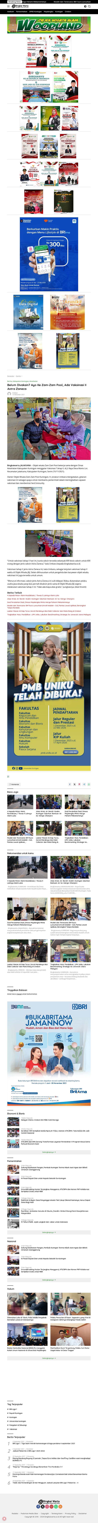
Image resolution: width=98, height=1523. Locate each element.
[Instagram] (47, 1507)
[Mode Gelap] (85, 6)
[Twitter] (43, 1507)
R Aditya (15, 393)
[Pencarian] (89, 6)
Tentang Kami (56, 1513)
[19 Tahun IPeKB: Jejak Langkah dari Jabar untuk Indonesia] (13, 1223)
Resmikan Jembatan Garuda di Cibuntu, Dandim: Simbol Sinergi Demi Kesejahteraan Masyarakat (54, 1212)
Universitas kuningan (17, 1421)
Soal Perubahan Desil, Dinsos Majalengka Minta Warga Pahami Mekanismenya (38, 602)
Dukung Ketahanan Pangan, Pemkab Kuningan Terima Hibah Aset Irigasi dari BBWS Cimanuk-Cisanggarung (54, 1168)
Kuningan (13, 1417)
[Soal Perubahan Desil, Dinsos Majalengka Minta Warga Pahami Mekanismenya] (78, 802)
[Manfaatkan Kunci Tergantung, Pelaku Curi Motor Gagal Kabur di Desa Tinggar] (70, 1334)
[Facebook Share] (70, 784)
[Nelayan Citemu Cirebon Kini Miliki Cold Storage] (13, 1121)
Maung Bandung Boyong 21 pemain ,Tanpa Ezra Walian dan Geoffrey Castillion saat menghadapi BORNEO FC (51, 1459)
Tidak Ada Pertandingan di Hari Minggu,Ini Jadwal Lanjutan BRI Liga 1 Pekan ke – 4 (45, 1483)
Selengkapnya (48, 1152)
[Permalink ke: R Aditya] (9, 393)
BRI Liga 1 (13, 1409)
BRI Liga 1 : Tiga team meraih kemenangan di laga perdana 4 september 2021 (44, 1443)
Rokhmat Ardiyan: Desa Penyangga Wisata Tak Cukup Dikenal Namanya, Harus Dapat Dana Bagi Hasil (55, 1201)
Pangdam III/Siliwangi (18, 1425)
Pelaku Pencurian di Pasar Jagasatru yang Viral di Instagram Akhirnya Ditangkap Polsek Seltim (70, 1318)
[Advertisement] (49, 1381)
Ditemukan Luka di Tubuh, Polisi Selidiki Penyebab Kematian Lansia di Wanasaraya (26, 1318)
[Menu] (9, 6)
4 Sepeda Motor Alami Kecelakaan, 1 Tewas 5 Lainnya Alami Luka (33, 595)
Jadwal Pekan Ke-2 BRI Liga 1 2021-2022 (29, 1451)
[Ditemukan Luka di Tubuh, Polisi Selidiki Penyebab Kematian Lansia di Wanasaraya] (27, 1304)
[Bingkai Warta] (20, 6)
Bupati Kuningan (15, 1413)
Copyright (45, 1513)
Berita (9, 381)
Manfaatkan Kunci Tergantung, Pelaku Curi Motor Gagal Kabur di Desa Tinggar (70, 1349)
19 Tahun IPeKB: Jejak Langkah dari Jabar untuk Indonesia (44, 1222)
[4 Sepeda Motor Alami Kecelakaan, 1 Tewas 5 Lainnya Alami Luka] (20, 802)
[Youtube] (51, 1507)
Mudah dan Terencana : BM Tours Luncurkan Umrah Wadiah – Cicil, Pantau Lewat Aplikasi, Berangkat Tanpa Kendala (46, 607)
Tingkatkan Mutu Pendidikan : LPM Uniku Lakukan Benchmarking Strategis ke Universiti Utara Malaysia (49, 615)
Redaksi (15, 1513)
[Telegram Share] (84, 784)
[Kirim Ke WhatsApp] (89, 784)
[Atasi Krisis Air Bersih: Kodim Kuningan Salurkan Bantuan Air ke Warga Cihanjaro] (49, 802)
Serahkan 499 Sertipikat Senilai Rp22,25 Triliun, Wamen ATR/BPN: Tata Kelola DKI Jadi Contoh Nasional (55, 1132)
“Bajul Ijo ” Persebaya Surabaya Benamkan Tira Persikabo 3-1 (37, 1467)
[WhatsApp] (56, 1507)
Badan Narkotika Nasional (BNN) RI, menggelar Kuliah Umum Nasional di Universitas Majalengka (26, 1349)
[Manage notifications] (4, 1519)
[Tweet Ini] (74, 784)
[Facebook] (38, 1507)
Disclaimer (83, 1513)
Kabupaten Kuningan (21, 381)
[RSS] (60, 1507)
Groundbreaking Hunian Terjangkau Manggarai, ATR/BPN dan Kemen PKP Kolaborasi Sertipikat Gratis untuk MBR (55, 1190)
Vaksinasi (13, 1429)
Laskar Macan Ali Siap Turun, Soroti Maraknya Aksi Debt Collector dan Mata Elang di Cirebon (44, 611)
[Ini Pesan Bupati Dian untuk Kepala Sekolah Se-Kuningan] (13, 1180)
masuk (19, 994)
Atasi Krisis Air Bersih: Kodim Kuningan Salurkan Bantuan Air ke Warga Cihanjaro (40, 599)
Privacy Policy (70, 1513)
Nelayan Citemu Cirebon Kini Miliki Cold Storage (40, 1120)
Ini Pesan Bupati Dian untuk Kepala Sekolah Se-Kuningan (43, 1178)
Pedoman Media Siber (29, 1513)
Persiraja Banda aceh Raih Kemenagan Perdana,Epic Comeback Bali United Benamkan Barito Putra (50, 1475)
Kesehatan (34, 381)
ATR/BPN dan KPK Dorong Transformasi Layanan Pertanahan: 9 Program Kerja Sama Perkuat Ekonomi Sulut (55, 1143)
